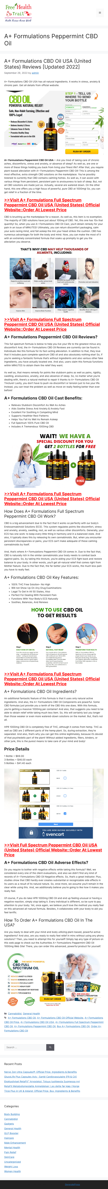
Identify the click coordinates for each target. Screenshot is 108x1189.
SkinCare (9, 1157)
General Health (31, 1013)
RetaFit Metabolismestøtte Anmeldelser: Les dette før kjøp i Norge (41, 1086)
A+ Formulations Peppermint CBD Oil (35, 1026)
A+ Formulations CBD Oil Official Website (60, 1017)
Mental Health (12, 1147)
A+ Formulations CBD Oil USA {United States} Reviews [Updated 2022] (47, 64)
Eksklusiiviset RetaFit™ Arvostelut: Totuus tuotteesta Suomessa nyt (42, 1081)
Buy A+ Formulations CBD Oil (73, 1026)
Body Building (12, 1114)
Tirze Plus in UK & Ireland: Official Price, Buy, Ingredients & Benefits (42, 1091)
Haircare (9, 1138)
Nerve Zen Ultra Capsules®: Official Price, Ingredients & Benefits (40, 1072)
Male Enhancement (15, 1142)
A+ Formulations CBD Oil (22, 1017)
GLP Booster (11, 1133)
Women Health (12, 1171)
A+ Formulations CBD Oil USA (37, 1022)
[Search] (50, 1047)
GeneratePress (72, 1184)
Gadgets (9, 1123)
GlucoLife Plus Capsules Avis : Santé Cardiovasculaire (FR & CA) (40, 1076)
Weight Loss (11, 1166)
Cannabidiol (15, 1013)
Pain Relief (10, 1152)
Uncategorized (12, 1161)
